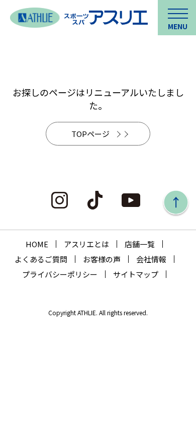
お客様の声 (102, 259)
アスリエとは (86, 244)
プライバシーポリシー (59, 274)
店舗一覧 (140, 244)
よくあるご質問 (41, 259)
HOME (37, 244)
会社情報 (151, 259)
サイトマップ (135, 274)
